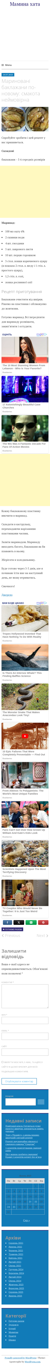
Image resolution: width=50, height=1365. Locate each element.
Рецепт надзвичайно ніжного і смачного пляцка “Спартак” (21, 1143)
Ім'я (4, 1014)
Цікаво (12, 1339)
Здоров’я (13, 1324)
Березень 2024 (16, 1273)
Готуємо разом (13, 929)
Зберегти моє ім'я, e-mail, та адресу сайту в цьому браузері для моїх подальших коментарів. (22, 1067)
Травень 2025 (16, 1254)
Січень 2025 (15, 1265)
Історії (12, 1328)
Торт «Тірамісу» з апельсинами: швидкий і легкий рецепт (22, 1136)
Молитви (13, 1332)
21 (30, 1201)
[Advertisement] (25, 38)
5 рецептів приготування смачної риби (23, 1149)
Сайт (4, 1046)
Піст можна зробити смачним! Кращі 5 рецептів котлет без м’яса (23, 1155)
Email (5, 1030)
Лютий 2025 (15, 1261)
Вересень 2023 (16, 1288)
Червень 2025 (16, 1250)
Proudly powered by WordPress (20, 1357)
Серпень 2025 (16, 1242)
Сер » (26, 1220)
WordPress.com (32, 1361)
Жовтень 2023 (16, 1284)
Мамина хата (25, 4)
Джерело (7, 595)
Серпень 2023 (16, 1292)
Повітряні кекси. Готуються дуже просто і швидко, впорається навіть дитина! (24, 1128)
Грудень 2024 (16, 1269)
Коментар (8, 982)
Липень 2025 (15, 1246)
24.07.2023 (8, 75)
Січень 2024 (15, 1280)
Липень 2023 (15, 1295)
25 (14, 1206)
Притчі (12, 1335)
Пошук (9, 1096)
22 (35, 1201)
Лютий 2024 (15, 1276)
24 (8, 1206)
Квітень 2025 (15, 1258)
